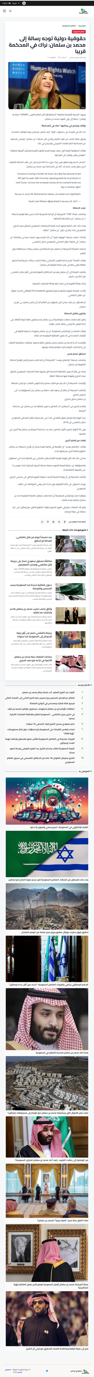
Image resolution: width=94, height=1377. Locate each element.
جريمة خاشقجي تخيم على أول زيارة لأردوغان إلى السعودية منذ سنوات (34, 634)
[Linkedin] (53, 522)
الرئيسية (82, 25)
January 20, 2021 (70, 201)
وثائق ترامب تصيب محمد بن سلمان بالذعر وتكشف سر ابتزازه (31, 610)
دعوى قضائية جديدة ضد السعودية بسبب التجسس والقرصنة (31, 586)
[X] (59, 522)
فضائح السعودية (69, 25)
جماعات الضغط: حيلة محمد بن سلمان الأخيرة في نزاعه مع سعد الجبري (33, 658)
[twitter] (24, 3)
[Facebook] (65, 522)
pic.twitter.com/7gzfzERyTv (68, 194)
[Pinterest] (48, 522)
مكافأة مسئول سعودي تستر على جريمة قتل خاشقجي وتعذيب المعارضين (31, 562)
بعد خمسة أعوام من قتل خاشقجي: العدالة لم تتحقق (34, 539)
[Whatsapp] (42, 522)
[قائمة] (4, 10)
